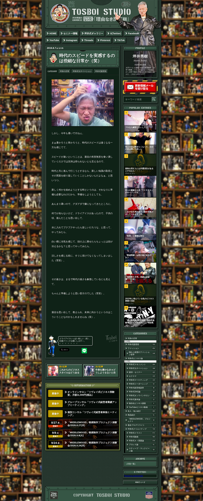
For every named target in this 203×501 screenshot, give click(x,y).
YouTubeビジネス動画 (141, 407)
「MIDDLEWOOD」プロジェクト (141, 420)
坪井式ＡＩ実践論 (142, 441)
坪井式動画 (142, 437)
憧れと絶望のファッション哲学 (142, 353)
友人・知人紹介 (141, 411)
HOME (53, 33)
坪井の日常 (64, 71)
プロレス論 (141, 445)
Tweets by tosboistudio (133, 476)
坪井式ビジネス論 (135, 358)
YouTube (54, 40)
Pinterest (105, 40)
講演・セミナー (142, 372)
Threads (88, 40)
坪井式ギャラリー (93, 33)
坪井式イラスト (142, 433)
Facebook (133, 33)
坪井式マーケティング (142, 380)
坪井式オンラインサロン (141, 396)
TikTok (121, 40)
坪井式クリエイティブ (141, 429)
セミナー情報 (70, 33)
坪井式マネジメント (142, 364)
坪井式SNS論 (141, 392)
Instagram (71, 40)
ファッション (141, 348)
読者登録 (155, 91)
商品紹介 (141, 415)
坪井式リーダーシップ (141, 384)
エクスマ (142, 376)
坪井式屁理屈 (100, 71)
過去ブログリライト (141, 425)
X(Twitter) (115, 33)
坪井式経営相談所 (141, 388)
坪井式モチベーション (82, 71)
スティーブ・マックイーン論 (141, 449)
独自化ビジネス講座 (141, 403)
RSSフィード (140, 482)
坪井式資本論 (141, 399)
